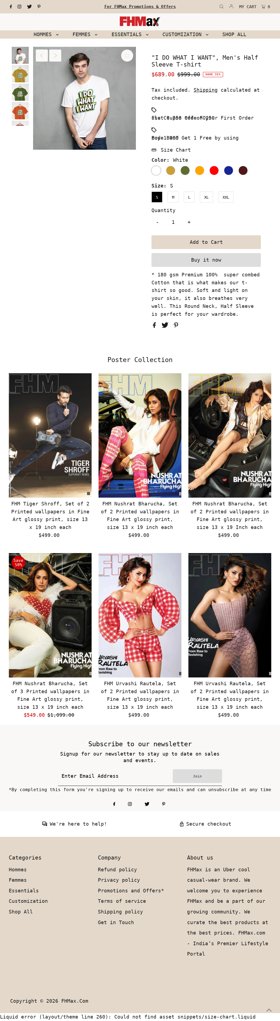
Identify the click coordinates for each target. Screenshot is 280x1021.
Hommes (18, 869)
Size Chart (176, 150)
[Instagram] (19, 6)
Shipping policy (120, 912)
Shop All (21, 912)
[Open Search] (221, 7)
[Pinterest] (39, 6)
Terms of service (122, 901)
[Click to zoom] (127, 56)
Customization (28, 901)
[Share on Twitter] (166, 326)
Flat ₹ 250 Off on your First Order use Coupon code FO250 (202, 118)
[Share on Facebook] (156, 326)
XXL (226, 197)
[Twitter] (29, 6)
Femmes (18, 880)
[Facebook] (10, 6)
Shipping (206, 90)
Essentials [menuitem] (128, 34)
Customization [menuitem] (183, 34)
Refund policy (117, 869)
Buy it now (206, 260)
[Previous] (42, 56)
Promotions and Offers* (131, 890)
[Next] (55, 56)
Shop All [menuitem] (234, 34)
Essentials (24, 890)
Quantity (163, 210)
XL (206, 197)
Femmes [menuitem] (83, 34)
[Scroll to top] (269, 1010)
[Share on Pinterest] (176, 326)
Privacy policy (119, 880)
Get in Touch (116, 922)
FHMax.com (74, 1001)
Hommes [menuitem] (44, 34)
